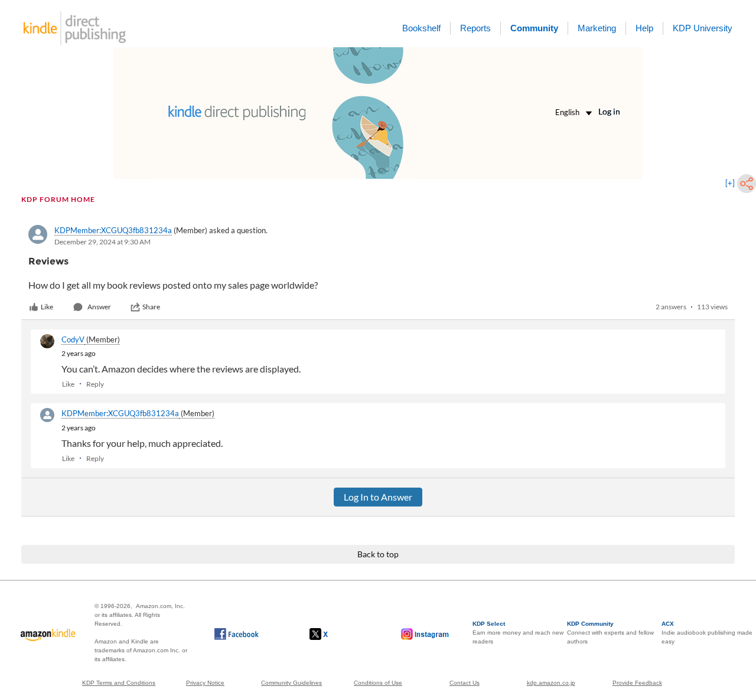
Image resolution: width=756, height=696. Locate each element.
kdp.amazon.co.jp (551, 682)
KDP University (702, 28)
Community (534, 28)
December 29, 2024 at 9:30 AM (102, 241)
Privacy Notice (205, 682)
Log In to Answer (378, 496)
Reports (475, 28)
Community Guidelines (291, 682)
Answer (99, 306)
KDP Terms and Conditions (118, 682)
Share (151, 306)
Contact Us (464, 682)
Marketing (597, 28)
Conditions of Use (378, 682)
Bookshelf (421, 28)
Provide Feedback (637, 682)
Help (644, 28)
